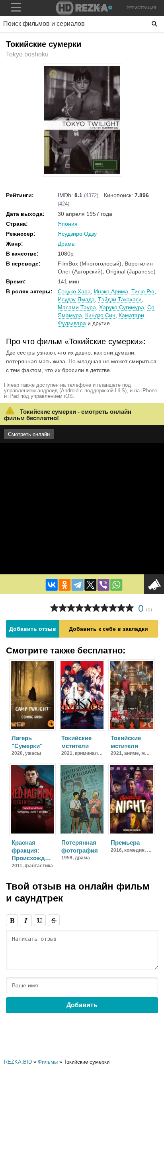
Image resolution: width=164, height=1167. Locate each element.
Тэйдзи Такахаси (120, 299)
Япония (68, 224)
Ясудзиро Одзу (77, 234)
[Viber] (103, 585)
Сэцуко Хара (74, 291)
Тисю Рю (142, 291)
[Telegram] (78, 585)
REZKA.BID (18, 1062)
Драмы (67, 243)
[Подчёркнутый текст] (40, 920)
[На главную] (82, 8)
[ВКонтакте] (52, 585)
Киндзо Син (100, 315)
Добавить (82, 1005)
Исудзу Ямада (76, 299)
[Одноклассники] (64, 585)
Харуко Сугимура (121, 307)
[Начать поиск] (154, 24)
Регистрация (141, 8)
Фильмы (48, 1062)
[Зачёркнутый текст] (54, 920)
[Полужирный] (12, 920)
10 (129, 608)
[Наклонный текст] (26, 920)
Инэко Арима (111, 291)
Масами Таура (77, 307)
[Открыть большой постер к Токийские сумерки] (82, 172)
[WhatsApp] (116, 585)
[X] (90, 585)
